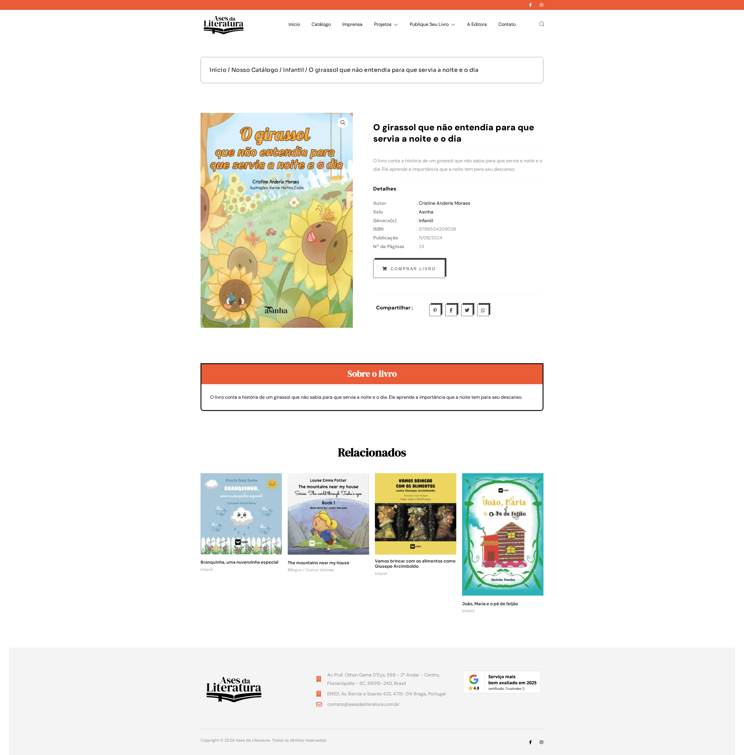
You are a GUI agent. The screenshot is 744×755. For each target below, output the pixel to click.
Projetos (382, 24)
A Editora (477, 24)
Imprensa (352, 24)
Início (294, 24)
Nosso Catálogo (254, 70)
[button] (343, 122)
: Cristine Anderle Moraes (443, 203)
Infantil (293, 70)
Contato (507, 24)
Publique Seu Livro (429, 24)
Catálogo (321, 24)
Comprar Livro (413, 268)
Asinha (426, 212)
